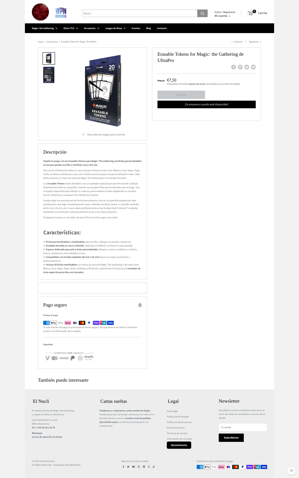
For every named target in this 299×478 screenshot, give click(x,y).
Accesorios (90, 28)
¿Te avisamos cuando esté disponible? (207, 104)
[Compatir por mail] (253, 67)
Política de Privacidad (178, 416)
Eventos (136, 28)
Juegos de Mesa (113, 28)
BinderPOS (75, 464)
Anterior (238, 41)
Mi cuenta (221, 16)
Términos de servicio (177, 433)
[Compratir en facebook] (233, 67)
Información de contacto (179, 438)
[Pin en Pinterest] (240, 67)
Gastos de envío (197, 83)
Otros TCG (69, 28)
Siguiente (254, 41)
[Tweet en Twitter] (246, 67)
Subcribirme (231, 437)
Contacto (162, 28)
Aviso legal (172, 411)
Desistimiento (179, 445)
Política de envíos (176, 427)
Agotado (181, 94)
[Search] (202, 13)
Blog (148, 28)
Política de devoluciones (179, 422)
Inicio (40, 41)
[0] (250, 13)
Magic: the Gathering (43, 28)
